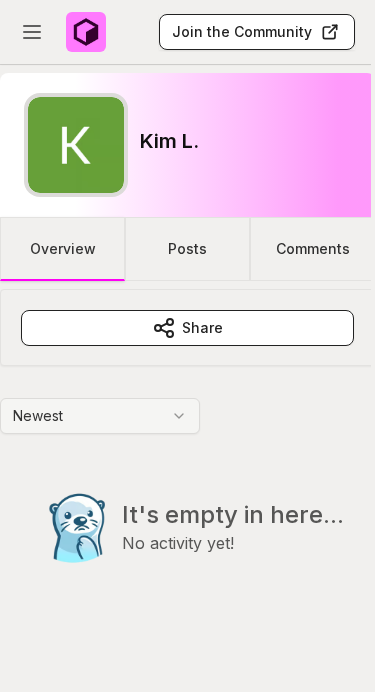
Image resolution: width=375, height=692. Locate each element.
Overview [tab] (63, 248)
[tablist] (187, 249)
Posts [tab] (187, 248)
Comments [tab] (313, 248)
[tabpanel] (187, 466)
